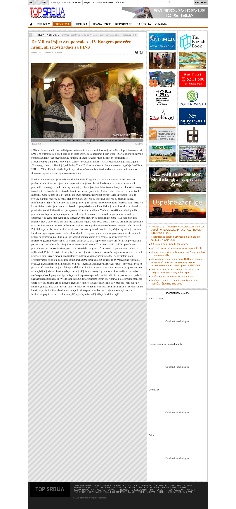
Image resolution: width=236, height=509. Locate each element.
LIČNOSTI (112, 490)
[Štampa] (137, 53)
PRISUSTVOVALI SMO (148, 487)
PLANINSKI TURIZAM (115, 492)
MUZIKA (101, 490)
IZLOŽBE (124, 490)
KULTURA (132, 485)
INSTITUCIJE (52, 35)
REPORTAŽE (162, 485)
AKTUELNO (129, 487)
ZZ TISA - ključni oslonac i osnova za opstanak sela (176, 248)
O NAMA (188, 485)
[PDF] (141, 53)
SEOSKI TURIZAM (146, 492)
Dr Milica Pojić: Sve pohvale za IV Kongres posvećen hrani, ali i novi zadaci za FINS (81, 44)
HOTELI (161, 492)
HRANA (165, 487)
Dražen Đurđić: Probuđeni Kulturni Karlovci (172, 276)
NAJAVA (117, 487)
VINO (174, 487)
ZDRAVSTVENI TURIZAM (180, 492)
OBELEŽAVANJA (139, 490)
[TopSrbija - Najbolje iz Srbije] (31, 24)
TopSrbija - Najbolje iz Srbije (86, 485)
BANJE (131, 492)
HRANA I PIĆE (146, 485)
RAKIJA (183, 487)
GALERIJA (176, 485)
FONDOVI (190, 490)
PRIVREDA (39, 35)
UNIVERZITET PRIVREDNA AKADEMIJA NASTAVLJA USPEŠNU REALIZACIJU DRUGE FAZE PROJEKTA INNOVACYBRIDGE (177, 229)
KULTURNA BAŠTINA (84, 490)
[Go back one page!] (30, 35)
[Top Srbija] (48, 12)
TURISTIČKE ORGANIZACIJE (88, 492)
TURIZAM (106, 485)
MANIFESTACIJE (102, 487)
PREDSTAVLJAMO (82, 487)
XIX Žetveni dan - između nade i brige (170, 244)
